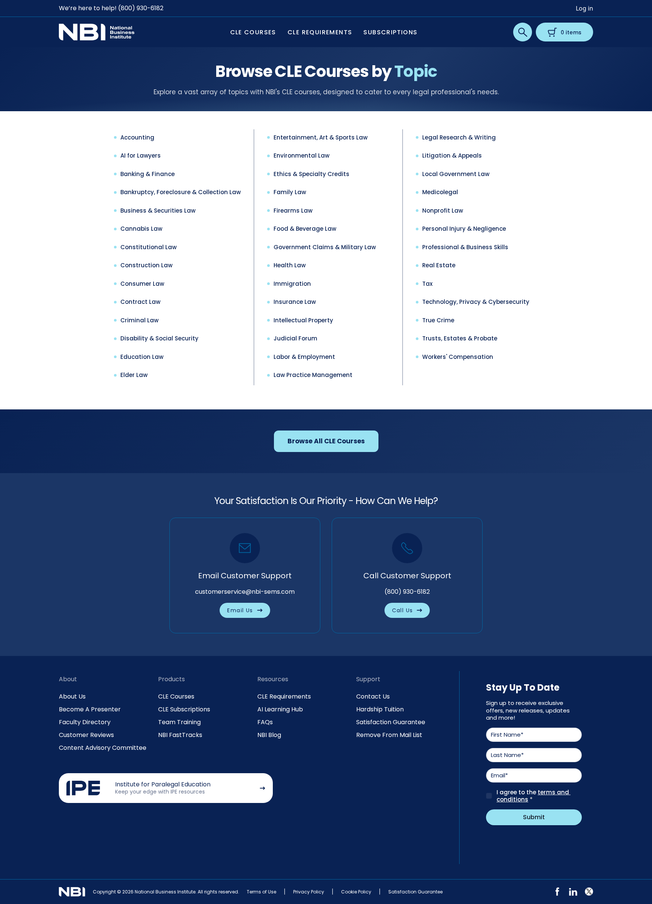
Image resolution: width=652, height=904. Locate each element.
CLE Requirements (284, 696)
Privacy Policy (308, 891)
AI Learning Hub (280, 709)
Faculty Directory (85, 722)
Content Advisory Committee (102, 747)
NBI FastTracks (180, 735)
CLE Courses (176, 696)
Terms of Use (261, 891)
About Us (72, 696)
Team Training (179, 722)
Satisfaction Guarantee (390, 722)
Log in (584, 8)
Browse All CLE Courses (326, 441)
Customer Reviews (86, 735)
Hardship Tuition (380, 709)
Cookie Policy (356, 891)
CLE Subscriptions (184, 709)
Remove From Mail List (389, 735)
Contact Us (373, 696)
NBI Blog (269, 735)
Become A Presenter (90, 709)
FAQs (265, 722)
